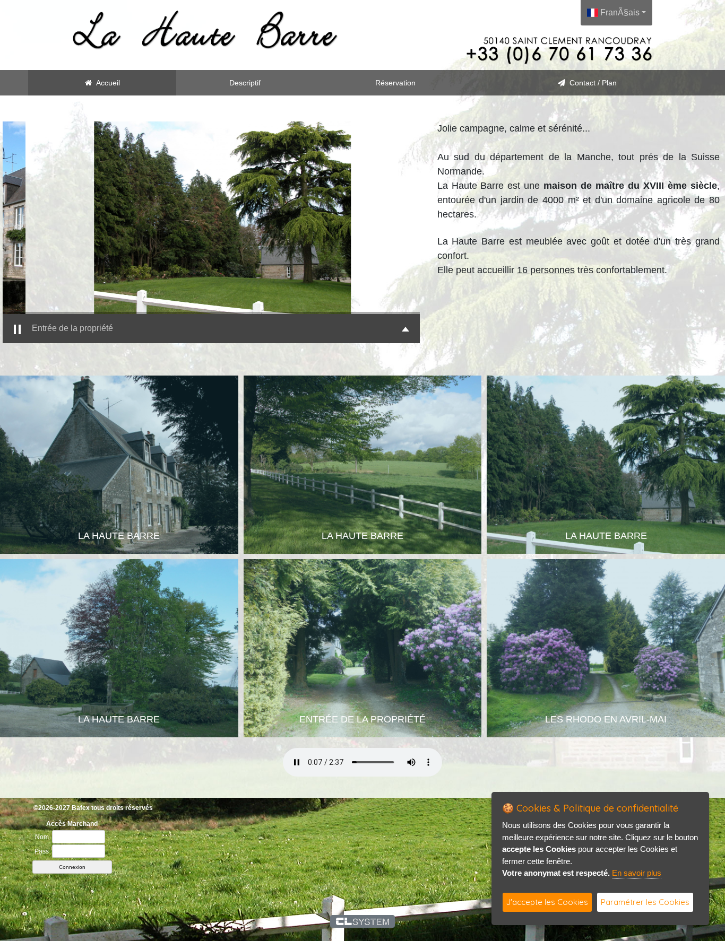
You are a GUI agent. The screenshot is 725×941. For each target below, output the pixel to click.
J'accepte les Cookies (547, 902)
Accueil (106, 83)
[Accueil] (205, 29)
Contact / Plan (591, 83)
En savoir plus (636, 872)
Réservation (395, 83)
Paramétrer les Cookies (645, 902)
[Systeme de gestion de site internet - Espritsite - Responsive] (362, 921)
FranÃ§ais (619, 12)
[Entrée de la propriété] (211, 217)
